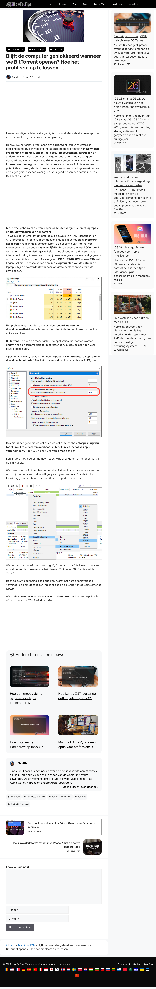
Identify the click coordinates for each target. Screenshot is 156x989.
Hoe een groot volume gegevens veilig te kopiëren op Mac (26, 698)
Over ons (148, 964)
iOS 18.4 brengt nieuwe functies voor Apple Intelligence (129, 251)
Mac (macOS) (26, 945)
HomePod (133, 4)
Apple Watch (100, 4)
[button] (146, 4)
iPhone (62, 4)
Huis (50, 4)
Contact (137, 964)
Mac (85, 4)
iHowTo (10, 945)
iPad (74, 4)
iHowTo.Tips (18, 964)
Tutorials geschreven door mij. (79, 787)
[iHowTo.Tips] (19, 4)
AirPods (117, 4)
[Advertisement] (54, 104)
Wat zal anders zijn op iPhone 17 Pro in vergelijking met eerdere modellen (132, 181)
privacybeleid (124, 964)
